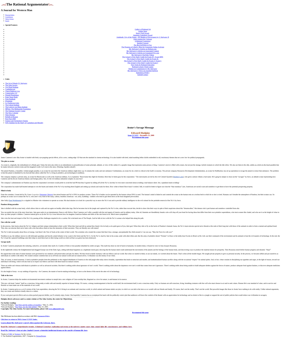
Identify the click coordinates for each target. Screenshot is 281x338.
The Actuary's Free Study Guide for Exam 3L (143, 59)
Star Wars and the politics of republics (28, 305)
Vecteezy (18, 334)
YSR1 (10, 334)
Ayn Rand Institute (11, 87)
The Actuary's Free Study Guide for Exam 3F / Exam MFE (142, 57)
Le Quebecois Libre (12, 103)
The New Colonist (11, 113)
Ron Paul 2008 (10, 119)
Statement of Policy (143, 73)
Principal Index (9, 15)
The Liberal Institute (12, 105)
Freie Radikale (10, 99)
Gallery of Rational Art (143, 29)
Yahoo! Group (9, 19)
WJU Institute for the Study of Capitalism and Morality (24, 123)
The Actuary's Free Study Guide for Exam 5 (142, 63)
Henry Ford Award (143, 33)
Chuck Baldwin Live (12, 91)
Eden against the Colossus (143, 39)
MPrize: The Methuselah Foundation (18, 109)
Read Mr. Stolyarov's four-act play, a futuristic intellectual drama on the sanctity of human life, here (44, 330)
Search (7, 21)
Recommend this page (140, 137)
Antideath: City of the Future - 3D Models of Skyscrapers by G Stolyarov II (142, 37)
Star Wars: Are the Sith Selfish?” (26, 307)
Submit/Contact (142, 75)
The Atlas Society (11, 85)
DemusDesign (41, 336)
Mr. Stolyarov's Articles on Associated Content (143, 51)
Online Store (142, 31)
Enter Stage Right (11, 97)
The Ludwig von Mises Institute (16, 107)
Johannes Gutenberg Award (142, 35)
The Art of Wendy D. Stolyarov (16, 83)
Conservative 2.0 (11, 93)
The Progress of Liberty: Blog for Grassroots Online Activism (142, 47)
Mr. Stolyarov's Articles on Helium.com (142, 49)
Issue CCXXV (133, 135)
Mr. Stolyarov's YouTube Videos (142, 55)
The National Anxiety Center (15, 111)
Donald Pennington (12, 95)
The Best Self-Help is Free (143, 45)
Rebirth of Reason (11, 117)
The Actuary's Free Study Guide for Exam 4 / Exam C (143, 61)
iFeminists (8, 101)
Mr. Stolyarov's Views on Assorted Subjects (143, 71)
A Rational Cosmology (143, 41)
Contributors (9, 17)
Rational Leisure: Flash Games (142, 67)
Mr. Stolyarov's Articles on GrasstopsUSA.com (142, 53)
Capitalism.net (10, 89)
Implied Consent (142, 43)
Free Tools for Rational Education (142, 65)
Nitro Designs (10, 115)
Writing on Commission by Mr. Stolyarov (142, 69)
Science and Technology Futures (16, 121)
